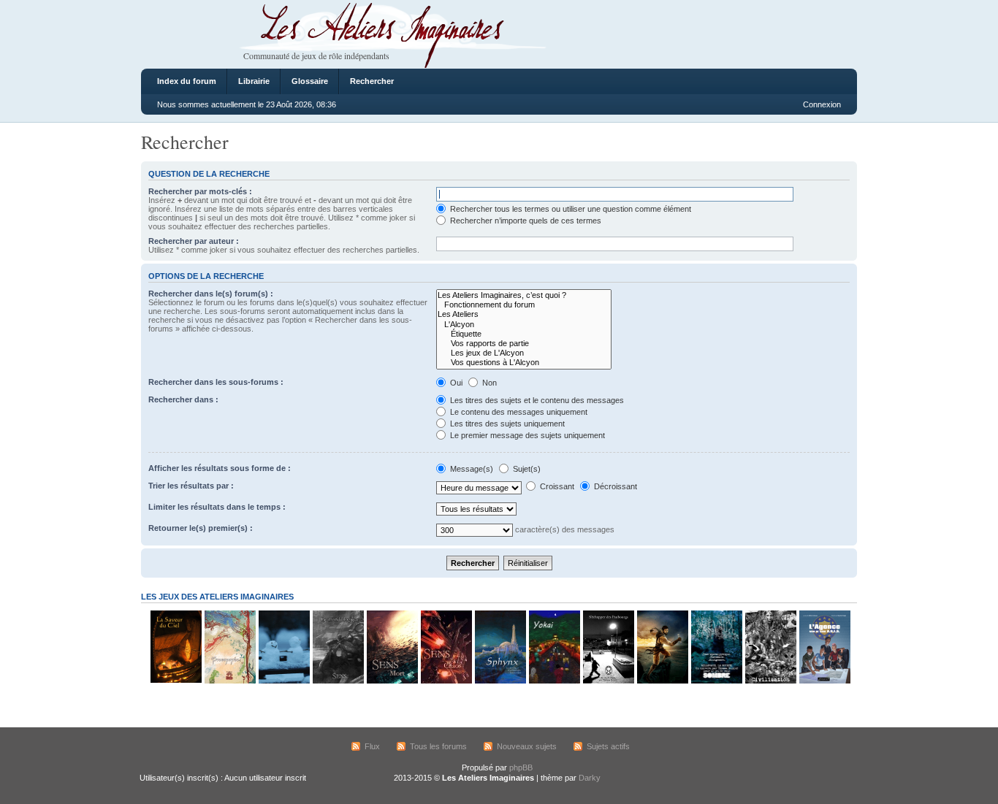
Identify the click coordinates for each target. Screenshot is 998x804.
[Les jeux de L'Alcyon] (524, 353)
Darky (590, 777)
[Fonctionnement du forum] (524, 305)
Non (488, 382)
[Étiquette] (524, 334)
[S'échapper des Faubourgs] (608, 681)
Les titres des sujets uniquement (506, 423)
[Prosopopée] (229, 681)
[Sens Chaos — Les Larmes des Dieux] (445, 681)
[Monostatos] (662, 681)
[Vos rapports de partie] (524, 343)
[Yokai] (553, 681)
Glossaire (310, 81)
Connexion (822, 104)
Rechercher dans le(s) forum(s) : (210, 293)
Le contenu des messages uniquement (517, 411)
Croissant (556, 486)
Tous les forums (438, 746)
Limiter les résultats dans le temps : (217, 506)
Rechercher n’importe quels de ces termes (524, 220)
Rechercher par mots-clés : (200, 191)
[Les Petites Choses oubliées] (283, 681)
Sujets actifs (608, 746)
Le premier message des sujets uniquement (526, 435)
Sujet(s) (526, 468)
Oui (455, 382)
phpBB (521, 767)
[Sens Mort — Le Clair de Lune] (391, 681)
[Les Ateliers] (524, 314)
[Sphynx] (499, 681)
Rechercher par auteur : (193, 241)
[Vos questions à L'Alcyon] (524, 362)
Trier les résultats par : (191, 485)
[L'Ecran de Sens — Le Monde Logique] (337, 681)
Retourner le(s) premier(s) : (200, 528)
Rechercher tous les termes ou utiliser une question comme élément (569, 208)
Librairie (254, 81)
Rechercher (372, 81)
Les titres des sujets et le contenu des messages (536, 400)
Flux (372, 746)
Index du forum (186, 81)
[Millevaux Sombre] (716, 681)
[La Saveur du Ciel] (175, 681)
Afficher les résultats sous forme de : (219, 468)
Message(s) (471, 468)
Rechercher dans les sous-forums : (215, 382)
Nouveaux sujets (527, 746)
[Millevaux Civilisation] (770, 681)
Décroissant (614, 486)
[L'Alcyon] (524, 324)
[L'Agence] (824, 681)
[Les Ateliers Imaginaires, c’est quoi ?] (524, 295)
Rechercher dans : (183, 399)
